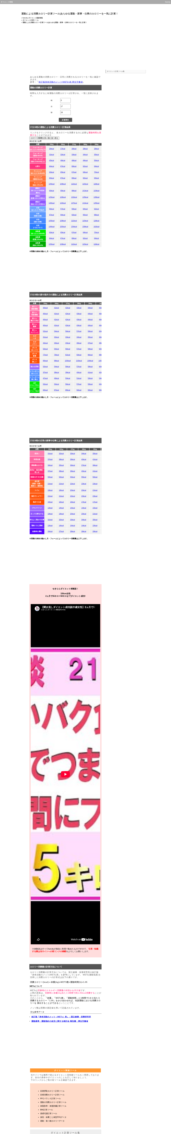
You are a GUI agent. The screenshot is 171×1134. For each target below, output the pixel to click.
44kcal (90, 308)
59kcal (74, 209)
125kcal (52, 197)
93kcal (51, 191)
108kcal (63, 184)
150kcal (63, 226)
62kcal (96, 209)
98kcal (74, 191)
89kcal (74, 166)
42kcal (67, 308)
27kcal (62, 149)
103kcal (96, 191)
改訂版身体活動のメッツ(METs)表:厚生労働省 (61, 82)
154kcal (74, 226)
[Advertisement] (85, 49)
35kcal (96, 154)
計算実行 (65, 120)
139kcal (96, 197)
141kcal (85, 203)
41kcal (56, 308)
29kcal (96, 149)
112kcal (74, 184)
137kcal (74, 203)
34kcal (85, 154)
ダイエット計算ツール (31, 20)
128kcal (63, 197)
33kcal (74, 154)
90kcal (62, 215)
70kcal (96, 172)
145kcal (96, 203)
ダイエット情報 (7, 2)
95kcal (62, 191)
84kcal (51, 166)
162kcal (96, 226)
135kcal (85, 197)
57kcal (62, 209)
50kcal (96, 160)
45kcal (51, 160)
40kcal (45, 308)
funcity (167, 2)
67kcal (74, 172)
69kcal (85, 172)
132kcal (74, 197)
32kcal (62, 154)
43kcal (79, 308)
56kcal (51, 209)
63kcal (51, 172)
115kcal (85, 184)
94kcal (96, 166)
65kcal (62, 172)
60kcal (85, 209)
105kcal (52, 184)
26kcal (51, 149)
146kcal (52, 226)
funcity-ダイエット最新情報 (33, 18)
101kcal (85, 191)
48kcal (74, 160)
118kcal (96, 184)
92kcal (85, 166)
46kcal (62, 160)
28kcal (74, 149)
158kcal (85, 226)
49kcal (85, 160)
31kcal (51, 154)
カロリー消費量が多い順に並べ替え (44, 138)
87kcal (62, 166)
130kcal (52, 203)
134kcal (63, 203)
